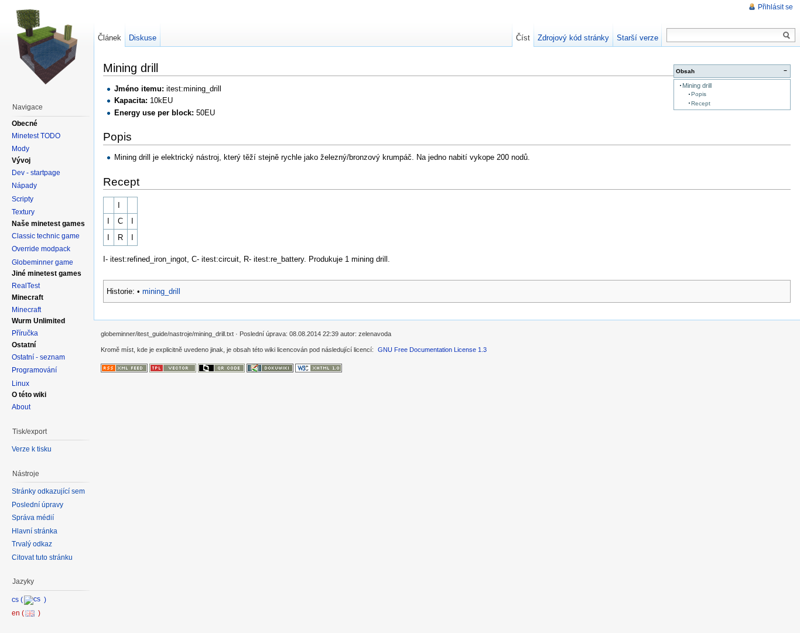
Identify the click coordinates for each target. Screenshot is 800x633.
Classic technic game (46, 236)
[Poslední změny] (124, 367)
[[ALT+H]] (47, 47)
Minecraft (26, 310)
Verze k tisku (32, 449)
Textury (23, 212)
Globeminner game (42, 262)
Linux (20, 383)
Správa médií (33, 518)
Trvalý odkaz (32, 544)
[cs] (29, 600)
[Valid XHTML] (318, 367)
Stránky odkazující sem (48, 491)
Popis (698, 94)
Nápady (24, 186)
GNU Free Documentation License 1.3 (432, 349)
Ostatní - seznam (38, 357)
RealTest (26, 286)
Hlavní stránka (34, 531)
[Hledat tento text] (786, 35)
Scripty (22, 199)
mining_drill (161, 291)
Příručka (25, 333)
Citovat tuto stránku (42, 557)
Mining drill (697, 85)
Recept (700, 103)
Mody (20, 149)
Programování (34, 370)
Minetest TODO (36, 136)
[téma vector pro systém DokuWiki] (172, 367)
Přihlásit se (775, 7)
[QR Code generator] (221, 367)
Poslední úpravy (37, 505)
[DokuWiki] (270, 367)
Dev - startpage (36, 173)
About (21, 407)
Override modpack (41, 249)
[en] (26, 613)
